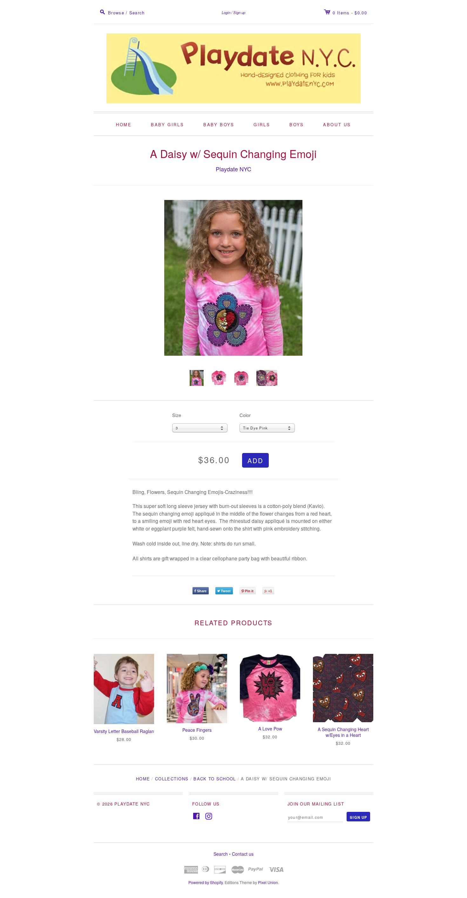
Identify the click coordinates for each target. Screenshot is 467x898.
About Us (337, 124)
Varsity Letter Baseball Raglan (124, 731)
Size (176, 415)
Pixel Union (268, 882)
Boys (296, 124)
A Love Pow (270, 728)
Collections (171, 779)
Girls (262, 124)
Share (201, 591)
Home (124, 124)
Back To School (214, 779)
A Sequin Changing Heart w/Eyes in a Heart (343, 732)
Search (220, 854)
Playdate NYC (233, 169)
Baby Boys (218, 124)
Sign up (239, 12)
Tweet (226, 591)
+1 (270, 591)
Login (226, 12)
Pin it (249, 591)
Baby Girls (167, 124)
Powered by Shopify (205, 882)
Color (245, 415)
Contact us (243, 854)
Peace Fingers (197, 730)
